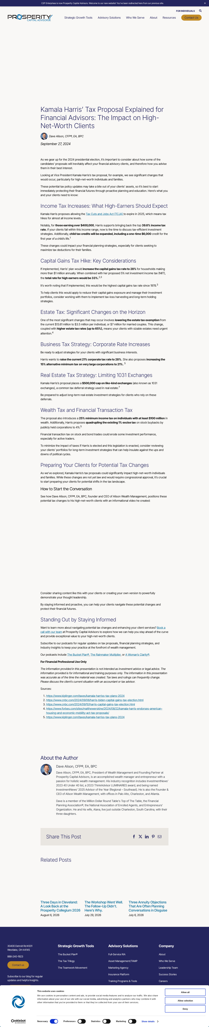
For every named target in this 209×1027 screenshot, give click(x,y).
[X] (140, 836)
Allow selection (185, 1000)
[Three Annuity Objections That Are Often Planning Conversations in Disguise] (148, 868)
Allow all (185, 992)
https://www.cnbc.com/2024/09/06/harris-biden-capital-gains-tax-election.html (94, 700)
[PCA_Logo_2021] (30, 15)
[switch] (82, 1021)
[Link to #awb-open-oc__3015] (200, 10)
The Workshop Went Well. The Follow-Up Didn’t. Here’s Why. (104, 906)
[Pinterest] (153, 836)
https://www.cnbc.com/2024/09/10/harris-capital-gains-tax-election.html (90, 704)
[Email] (159, 836)
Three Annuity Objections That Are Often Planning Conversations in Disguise (148, 906)
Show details (148, 1021)
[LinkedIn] (147, 836)
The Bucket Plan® (78, 654)
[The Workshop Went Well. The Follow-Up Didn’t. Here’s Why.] (104, 868)
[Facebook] (134, 836)
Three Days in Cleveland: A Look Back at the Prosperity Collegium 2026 (60, 906)
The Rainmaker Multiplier (105, 654)
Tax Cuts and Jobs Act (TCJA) (105, 214)
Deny (185, 1009)
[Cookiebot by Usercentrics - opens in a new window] (18, 1021)
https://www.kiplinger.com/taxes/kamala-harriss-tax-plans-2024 (85, 696)
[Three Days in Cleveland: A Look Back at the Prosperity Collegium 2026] (60, 868)
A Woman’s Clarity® (137, 654)
